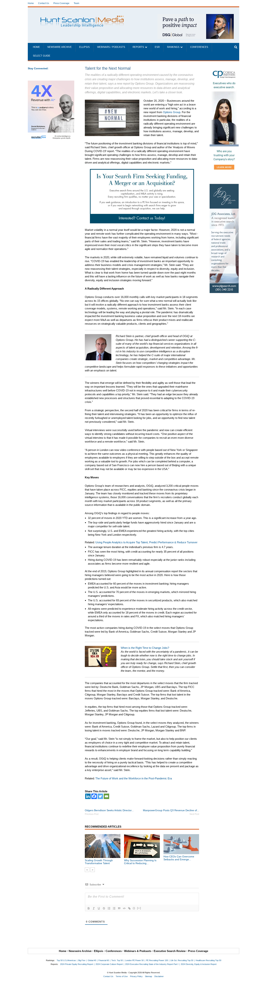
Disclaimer (159, 976)
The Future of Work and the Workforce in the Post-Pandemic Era (133, 778)
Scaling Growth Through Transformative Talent (99, 862)
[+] (139, 908)
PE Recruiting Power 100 (157, 960)
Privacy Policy (136, 976)
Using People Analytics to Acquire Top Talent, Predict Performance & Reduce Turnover (146, 542)
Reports (138, 47)
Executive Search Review (170, 951)
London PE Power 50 (134, 960)
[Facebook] (94, 796)
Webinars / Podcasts (111, 47)
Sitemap (148, 976)
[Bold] (88, 908)
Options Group (171, 112)
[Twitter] (100, 796)
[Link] (129, 908)
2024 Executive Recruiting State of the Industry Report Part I (151, 964)
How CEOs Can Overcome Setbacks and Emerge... (178, 858)
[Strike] (103, 908)
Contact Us (43, 3)
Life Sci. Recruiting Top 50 (181, 960)
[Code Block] (124, 908)
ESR (157, 47)
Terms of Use (122, 976)
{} (134, 908)
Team (76, 3)
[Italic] (93, 908)
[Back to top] (261, 976)
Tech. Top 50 (117, 960)
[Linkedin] (88, 796)
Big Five (81, 960)
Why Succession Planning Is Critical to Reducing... (140, 862)
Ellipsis (84, 47)
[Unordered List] (114, 908)
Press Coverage (61, 3)
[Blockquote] (119, 908)
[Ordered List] (109, 908)
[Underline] (98, 908)
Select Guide (41, 56)
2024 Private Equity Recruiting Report (76, 964)
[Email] (106, 796)
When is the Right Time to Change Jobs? (145, 647)
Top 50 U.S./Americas (66, 960)
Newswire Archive (59, 47)
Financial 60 (103, 960)
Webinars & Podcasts (137, 951)
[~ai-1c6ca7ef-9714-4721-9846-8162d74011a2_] (195, 15)
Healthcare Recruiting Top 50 (208, 960)
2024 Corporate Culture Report (109, 964)
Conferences (199, 47)
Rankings (173, 47)
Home (31, 3)
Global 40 (92, 960)
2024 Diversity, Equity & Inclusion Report (199, 964)
